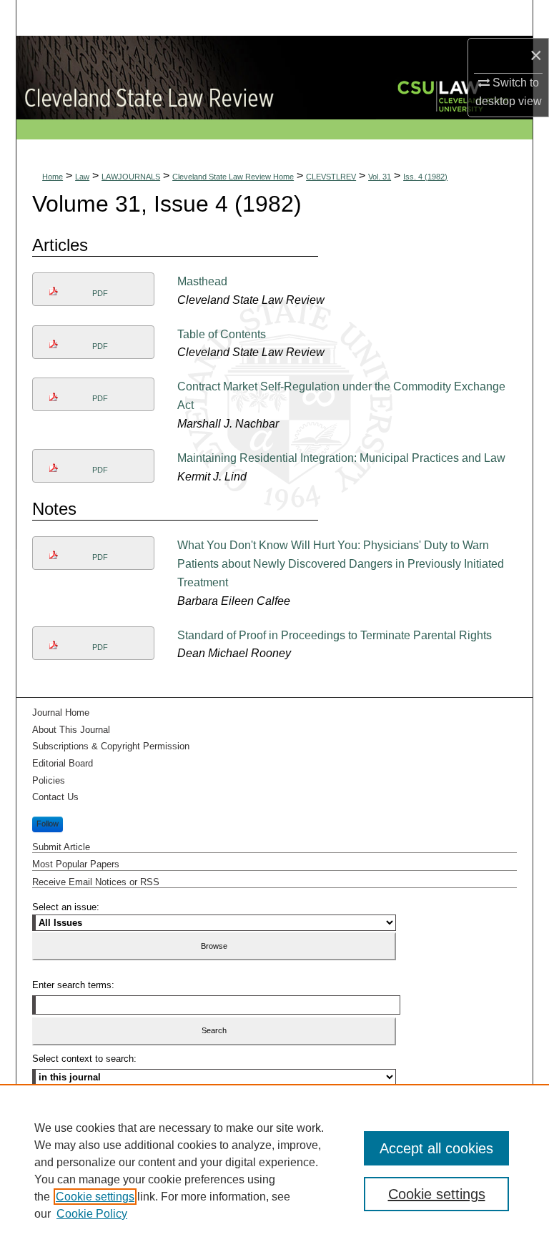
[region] (274, 1170)
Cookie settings (95, 1197)
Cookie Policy (91, 1214)
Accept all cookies (436, 1148)
